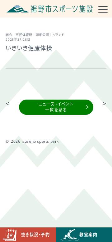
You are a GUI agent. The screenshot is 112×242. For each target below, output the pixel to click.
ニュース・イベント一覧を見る (56, 107)
